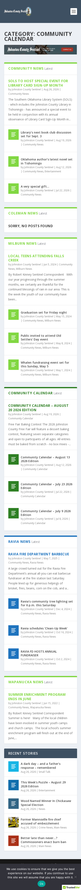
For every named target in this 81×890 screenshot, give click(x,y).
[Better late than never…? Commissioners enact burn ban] (13, 841)
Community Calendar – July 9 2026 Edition (46, 513)
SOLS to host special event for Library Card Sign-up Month (38, 83)
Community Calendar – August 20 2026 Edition (38, 407)
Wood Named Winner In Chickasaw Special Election (46, 803)
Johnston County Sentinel (26, 89)
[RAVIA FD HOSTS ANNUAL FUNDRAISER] (13, 653)
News (42, 809)
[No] (75, 877)
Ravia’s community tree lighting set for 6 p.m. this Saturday (47, 603)
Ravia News (36, 562)
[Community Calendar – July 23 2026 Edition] (13, 486)
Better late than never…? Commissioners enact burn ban (43, 840)
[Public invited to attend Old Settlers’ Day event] (13, 338)
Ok (41, 883)
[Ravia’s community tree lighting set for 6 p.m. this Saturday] (13, 603)
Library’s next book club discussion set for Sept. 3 (46, 134)
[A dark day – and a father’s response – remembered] (13, 766)
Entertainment (53, 171)
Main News (60, 827)
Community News (18, 94)
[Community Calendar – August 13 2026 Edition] (13, 459)
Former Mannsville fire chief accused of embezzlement (41, 821)
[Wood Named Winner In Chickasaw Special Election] (13, 803)
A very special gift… (35, 186)
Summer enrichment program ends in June (37, 696)
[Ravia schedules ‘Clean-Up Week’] (13, 630)
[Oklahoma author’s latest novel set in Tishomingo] (13, 161)
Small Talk (44, 772)
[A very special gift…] (13, 188)
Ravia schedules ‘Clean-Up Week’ (44, 628)
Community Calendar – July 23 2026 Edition (46, 486)
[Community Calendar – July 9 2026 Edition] (13, 513)
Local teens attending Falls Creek (36, 258)
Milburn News (24, 269)
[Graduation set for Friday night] (13, 314)
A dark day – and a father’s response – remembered (40, 765)
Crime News (46, 827)
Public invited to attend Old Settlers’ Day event (41, 337)
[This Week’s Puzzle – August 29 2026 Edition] (13, 785)
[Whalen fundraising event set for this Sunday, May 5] (13, 364)
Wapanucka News (40, 707)
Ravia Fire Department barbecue (38, 554)
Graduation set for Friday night (44, 312)
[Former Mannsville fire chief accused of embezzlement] (13, 822)
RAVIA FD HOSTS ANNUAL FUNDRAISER (39, 653)
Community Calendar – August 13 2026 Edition (45, 459)
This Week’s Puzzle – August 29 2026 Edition (43, 784)
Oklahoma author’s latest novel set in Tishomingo (46, 161)
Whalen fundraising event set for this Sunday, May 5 (45, 364)
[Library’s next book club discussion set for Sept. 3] (13, 134)
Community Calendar (20, 418)
